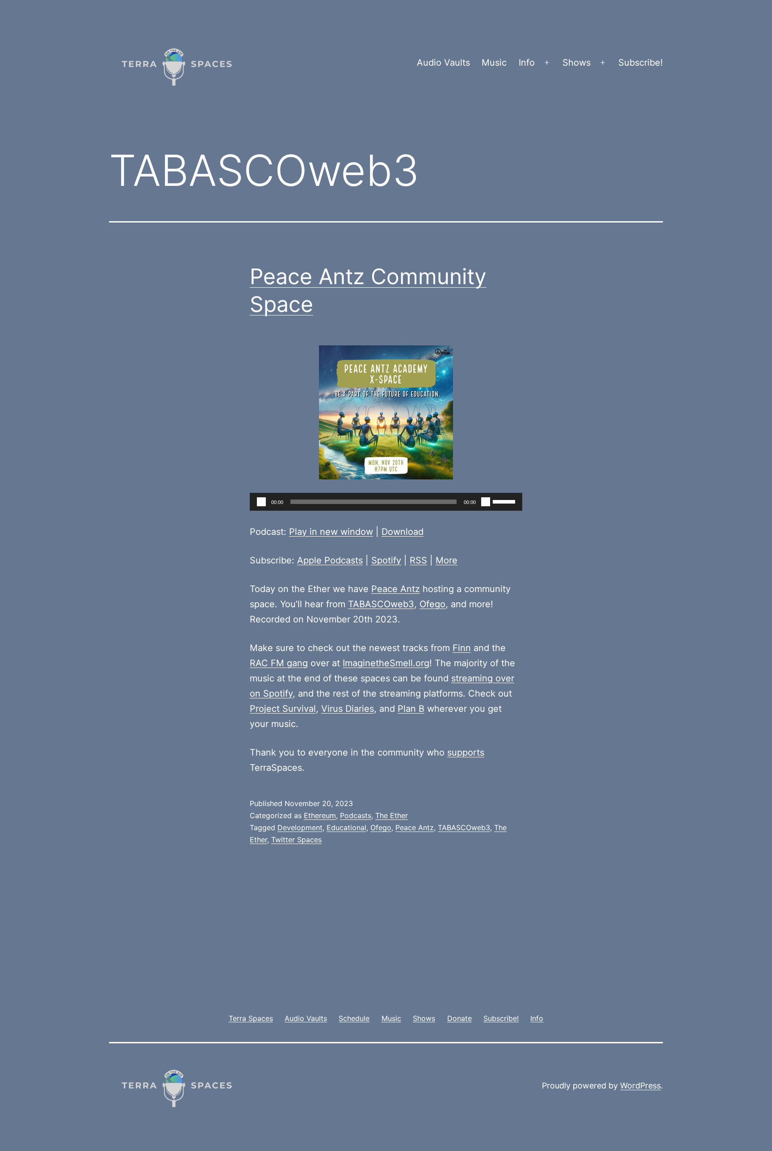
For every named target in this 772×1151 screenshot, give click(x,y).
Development (300, 827)
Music (494, 62)
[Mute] (485, 501)
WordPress (640, 1085)
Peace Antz (395, 589)
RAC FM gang (279, 663)
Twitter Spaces (296, 839)
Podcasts (355, 815)
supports (465, 752)
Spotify (386, 560)
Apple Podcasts (330, 560)
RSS (418, 560)
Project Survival (283, 708)
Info (527, 62)
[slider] (505, 501)
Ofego (432, 604)
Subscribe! (640, 62)
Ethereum (320, 815)
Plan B (411, 708)
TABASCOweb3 (381, 604)
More (446, 560)
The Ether (391, 815)
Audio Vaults (443, 62)
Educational (346, 827)
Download (403, 531)
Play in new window (331, 531)
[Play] (261, 501)
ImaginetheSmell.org (386, 663)
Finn (462, 648)
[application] (386, 502)
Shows (576, 62)
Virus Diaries (347, 708)
